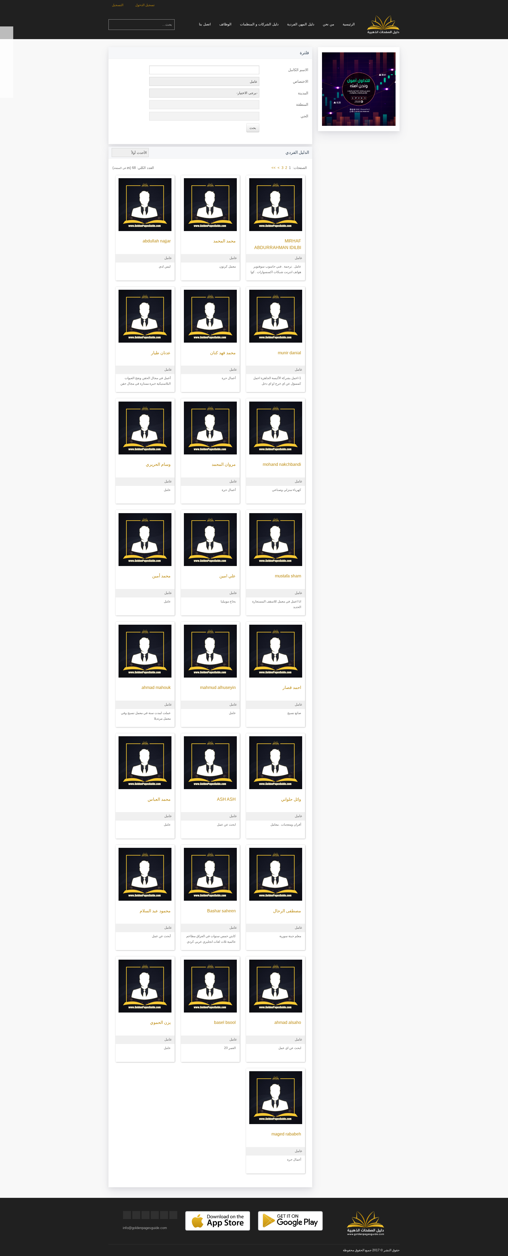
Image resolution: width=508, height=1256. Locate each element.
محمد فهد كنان (223, 353)
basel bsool (225, 1022)
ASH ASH (226, 799)
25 (128, 168)
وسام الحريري (158, 464)
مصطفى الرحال (287, 911)
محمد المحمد (224, 241)
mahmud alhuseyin (218, 687)
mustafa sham (288, 576)
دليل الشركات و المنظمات (259, 24)
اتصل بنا (205, 24)
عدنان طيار (161, 353)
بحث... (167, 24)
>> (273, 168)
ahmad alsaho (287, 1022)
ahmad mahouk (156, 687)
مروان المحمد (224, 464)
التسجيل (118, 5)
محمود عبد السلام (155, 911)
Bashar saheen (221, 911)
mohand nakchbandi (282, 464)
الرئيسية (349, 24)
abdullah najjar (157, 241)
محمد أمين (161, 576)
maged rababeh (286, 1134)
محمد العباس (159, 799)
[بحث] (112, 24)
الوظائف (225, 24)
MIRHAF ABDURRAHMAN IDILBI (277, 244)
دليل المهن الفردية (300, 24)
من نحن (328, 24)
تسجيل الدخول (145, 5)
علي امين (227, 576)
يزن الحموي (160, 1022)
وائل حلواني (291, 799)
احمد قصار (292, 687)
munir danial (289, 353)
